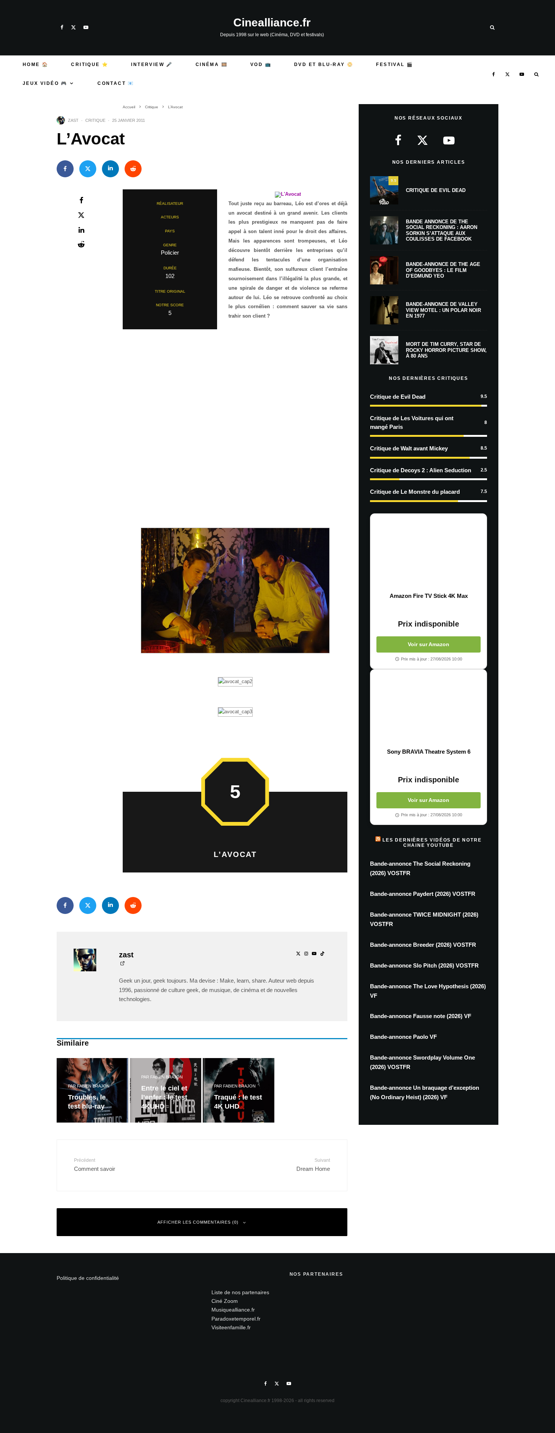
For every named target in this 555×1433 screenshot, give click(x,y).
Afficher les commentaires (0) (198, 1222)
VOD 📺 (260, 64)
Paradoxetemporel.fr (236, 1319)
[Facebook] (62, 27)
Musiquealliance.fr (233, 1310)
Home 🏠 (35, 64)
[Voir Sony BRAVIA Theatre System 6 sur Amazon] (428, 709)
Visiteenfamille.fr (231, 1327)
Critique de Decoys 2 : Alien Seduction (420, 470)
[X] (73, 27)
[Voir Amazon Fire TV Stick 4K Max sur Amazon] (428, 553)
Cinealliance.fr (272, 22)
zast (73, 120)
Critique (95, 120)
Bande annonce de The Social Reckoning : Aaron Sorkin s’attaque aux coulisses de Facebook (441, 230)
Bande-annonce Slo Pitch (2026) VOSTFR (424, 965)
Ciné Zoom (224, 1301)
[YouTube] (86, 27)
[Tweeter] (87, 168)
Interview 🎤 (152, 64)
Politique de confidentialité (88, 1278)
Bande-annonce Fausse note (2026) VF (420, 1016)
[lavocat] (288, 194)
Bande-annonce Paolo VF (403, 1037)
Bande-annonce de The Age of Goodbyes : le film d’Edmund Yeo (443, 270)
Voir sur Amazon (428, 644)
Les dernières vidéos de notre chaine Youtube (431, 842)
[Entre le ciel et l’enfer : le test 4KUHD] (166, 1090)
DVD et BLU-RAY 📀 (323, 64)
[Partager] (65, 168)
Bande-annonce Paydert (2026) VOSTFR (422, 894)
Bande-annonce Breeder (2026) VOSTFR (423, 945)
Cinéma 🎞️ (212, 64)
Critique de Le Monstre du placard (415, 491)
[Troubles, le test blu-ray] (92, 1090)
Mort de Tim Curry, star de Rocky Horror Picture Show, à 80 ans (446, 350)
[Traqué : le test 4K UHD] (238, 1090)
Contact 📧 (115, 83)
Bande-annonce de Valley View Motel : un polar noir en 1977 (443, 310)
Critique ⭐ (89, 64)
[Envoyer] (133, 168)
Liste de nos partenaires (240, 1292)
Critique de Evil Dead (436, 190)
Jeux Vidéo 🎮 (45, 83)
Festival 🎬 (394, 64)
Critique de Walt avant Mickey (409, 448)
